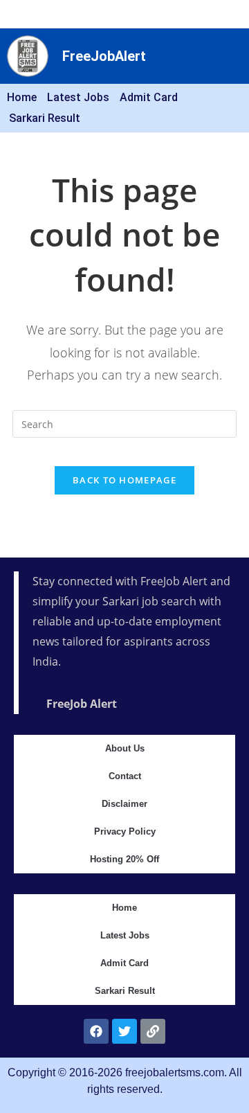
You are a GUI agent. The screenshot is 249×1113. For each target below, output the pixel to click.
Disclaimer (124, 804)
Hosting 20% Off (124, 859)
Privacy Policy (125, 831)
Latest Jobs (78, 97)
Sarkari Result (44, 118)
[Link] (152, 1031)
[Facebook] (96, 1031)
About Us (125, 748)
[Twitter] (124, 1031)
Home (22, 97)
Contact (125, 776)
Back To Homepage (124, 480)
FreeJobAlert (104, 56)
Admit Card (149, 97)
